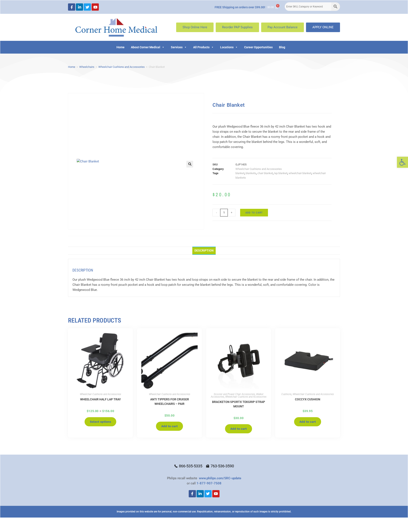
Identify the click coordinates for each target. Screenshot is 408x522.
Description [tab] (204, 250)
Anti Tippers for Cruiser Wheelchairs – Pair (169, 401)
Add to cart (254, 212)
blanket (239, 173)
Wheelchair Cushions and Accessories (121, 66)
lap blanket (280, 173)
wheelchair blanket (300, 173)
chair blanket (265, 173)
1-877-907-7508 (209, 483)
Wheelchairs (86, 66)
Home (120, 47)
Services (177, 47)
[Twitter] (87, 7)
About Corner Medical (145, 47)
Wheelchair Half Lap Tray (100, 399)
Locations (227, 47)
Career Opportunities (258, 47)
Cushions (286, 394)
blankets (251, 173)
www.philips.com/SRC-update (220, 478)
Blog (282, 47)
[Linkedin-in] (79, 7)
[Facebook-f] (71, 7)
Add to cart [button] (169, 426)
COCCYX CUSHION (307, 399)
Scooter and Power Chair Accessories (234, 394)
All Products (201, 47)
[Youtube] (95, 7)
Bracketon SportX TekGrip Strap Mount (238, 404)
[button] (402, 162)
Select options (100, 421)
